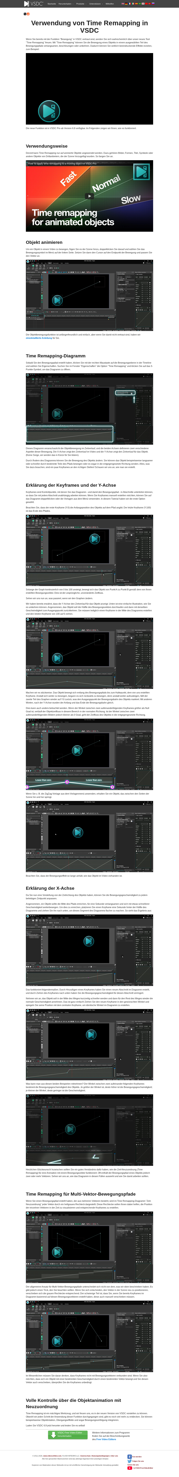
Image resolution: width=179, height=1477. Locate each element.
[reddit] (28, 14)
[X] (25, 14)
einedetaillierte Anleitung (39, 338)
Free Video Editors (106, 1439)
